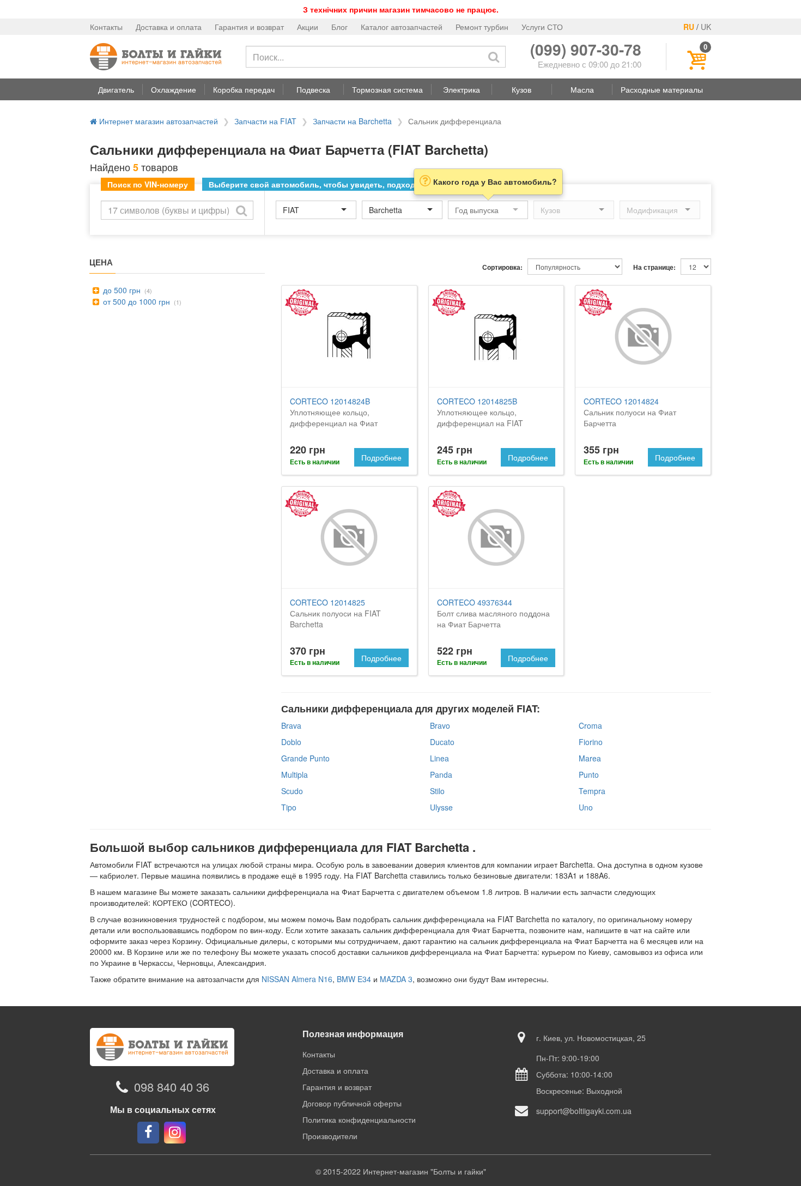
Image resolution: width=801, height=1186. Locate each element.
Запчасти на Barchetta (352, 121)
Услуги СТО (542, 26)
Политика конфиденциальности (359, 1119)
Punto (589, 774)
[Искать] (494, 57)
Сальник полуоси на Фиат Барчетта (630, 412)
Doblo (291, 741)
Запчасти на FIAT (265, 121)
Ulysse (441, 807)
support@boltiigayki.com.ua (584, 1110)
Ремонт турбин (482, 26)
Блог (339, 26)
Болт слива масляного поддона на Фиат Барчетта (493, 613)
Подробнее (381, 457)
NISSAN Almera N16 (297, 978)
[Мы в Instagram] (175, 1132)
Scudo (292, 790)
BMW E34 (354, 978)
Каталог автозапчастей (401, 26)
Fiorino (591, 741)
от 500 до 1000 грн (135, 301)
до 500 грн (121, 290)
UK (706, 26)
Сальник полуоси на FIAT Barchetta (335, 613)
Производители (329, 1135)
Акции (307, 26)
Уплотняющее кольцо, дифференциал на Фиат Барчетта (334, 417)
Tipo (288, 807)
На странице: (654, 267)
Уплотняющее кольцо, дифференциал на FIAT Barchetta (480, 417)
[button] (116, 89)
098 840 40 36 (171, 1087)
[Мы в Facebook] (148, 1132)
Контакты (106, 26)
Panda (441, 774)
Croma (590, 725)
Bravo (440, 725)
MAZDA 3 (396, 978)
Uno (586, 807)
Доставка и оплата (169, 26)
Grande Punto (305, 758)
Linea (439, 758)
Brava (291, 725)
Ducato (442, 741)
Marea (590, 758)
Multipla (294, 774)
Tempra (592, 790)
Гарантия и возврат (249, 26)
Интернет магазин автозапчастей (157, 121)
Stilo (437, 790)
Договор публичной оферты (352, 1103)
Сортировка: (502, 267)
